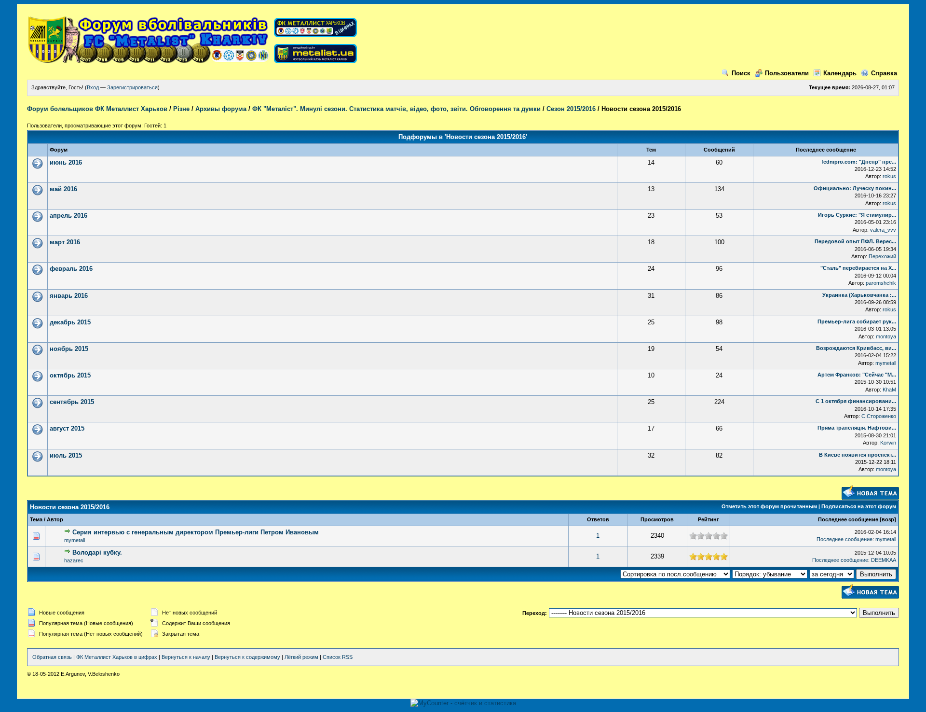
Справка (884, 73)
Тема (36, 519)
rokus (889, 176)
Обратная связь (52, 657)
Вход (93, 87)
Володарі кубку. (97, 552)
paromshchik (881, 283)
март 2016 (65, 242)
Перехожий (882, 256)
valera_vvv (883, 230)
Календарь (840, 73)
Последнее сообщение (848, 519)
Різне (181, 108)
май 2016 (63, 189)
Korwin (888, 443)
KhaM (889, 389)
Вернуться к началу (186, 657)
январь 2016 (69, 295)
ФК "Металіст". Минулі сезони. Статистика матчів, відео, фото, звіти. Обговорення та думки (396, 108)
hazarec (73, 560)
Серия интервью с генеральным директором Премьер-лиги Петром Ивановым (195, 532)
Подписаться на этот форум (858, 506)
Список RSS (338, 657)
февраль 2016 (71, 268)
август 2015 (67, 428)
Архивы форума (220, 108)
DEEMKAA (883, 560)
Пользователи (787, 73)
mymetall (885, 363)
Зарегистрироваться (132, 87)
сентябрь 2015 (72, 401)
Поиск (741, 73)
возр (888, 519)
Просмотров (657, 519)
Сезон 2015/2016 (571, 108)
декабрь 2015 (70, 322)
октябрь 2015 (70, 375)
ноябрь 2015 (69, 348)
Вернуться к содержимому (247, 657)
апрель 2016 (68, 215)
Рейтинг (708, 519)
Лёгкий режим (301, 657)
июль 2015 (66, 455)
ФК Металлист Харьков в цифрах (116, 657)
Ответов (598, 519)
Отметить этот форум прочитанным (769, 506)
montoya (886, 336)
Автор (55, 519)
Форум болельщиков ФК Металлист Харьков (97, 108)
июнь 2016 (66, 162)
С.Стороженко (878, 416)
